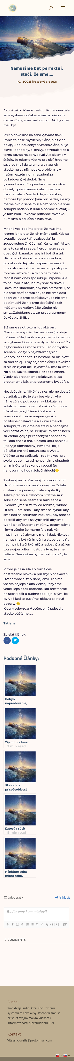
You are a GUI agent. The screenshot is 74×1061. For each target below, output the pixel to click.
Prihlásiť (64, 897)
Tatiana (9, 623)
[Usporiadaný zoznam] (27, 924)
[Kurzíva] (12, 924)
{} (51, 924)
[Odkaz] (46, 924)
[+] (56, 924)
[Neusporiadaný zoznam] (32, 924)
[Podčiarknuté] (17, 924)
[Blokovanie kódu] (41, 924)
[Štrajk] (22, 924)
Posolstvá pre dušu (45, 81)
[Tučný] (7, 924)
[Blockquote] (37, 924)
